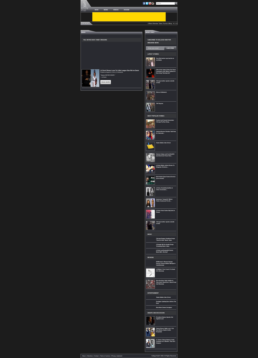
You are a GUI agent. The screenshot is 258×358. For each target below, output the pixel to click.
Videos (115, 10)
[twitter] (147, 3)
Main (96, 10)
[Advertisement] (129, 16)
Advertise (90, 356)
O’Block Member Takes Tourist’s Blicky (153, 23)
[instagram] (153, 3)
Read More (105, 82)
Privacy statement (117, 356)
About (84, 356)
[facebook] (144, 3)
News (106, 10)
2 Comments (119, 72)
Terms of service (105, 356)
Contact (96, 356)
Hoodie (126, 10)
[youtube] (150, 3)
